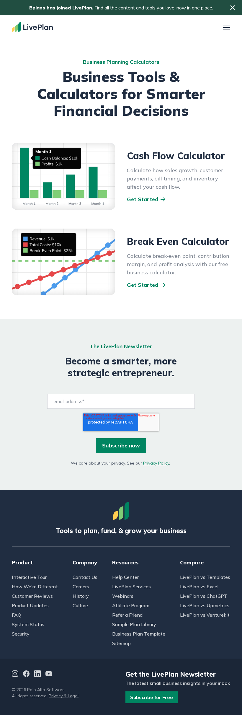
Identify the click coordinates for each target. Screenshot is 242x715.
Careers (81, 586)
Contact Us (85, 577)
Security (21, 634)
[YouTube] (48, 674)
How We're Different (35, 586)
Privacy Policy (156, 463)
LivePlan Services (131, 586)
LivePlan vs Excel (199, 586)
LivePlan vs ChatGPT (203, 596)
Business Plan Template (138, 634)
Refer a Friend (127, 615)
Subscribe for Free (151, 697)
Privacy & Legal (64, 695)
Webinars (122, 596)
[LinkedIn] (37, 674)
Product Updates (30, 605)
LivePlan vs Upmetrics (204, 605)
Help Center (125, 577)
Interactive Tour (29, 577)
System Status (28, 624)
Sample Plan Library (134, 624)
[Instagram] (15, 674)
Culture (80, 605)
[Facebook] (26, 674)
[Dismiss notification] (232, 7)
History (81, 596)
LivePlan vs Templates (205, 577)
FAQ (16, 615)
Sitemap (121, 643)
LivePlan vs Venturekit (205, 615)
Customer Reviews (32, 596)
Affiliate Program (130, 605)
